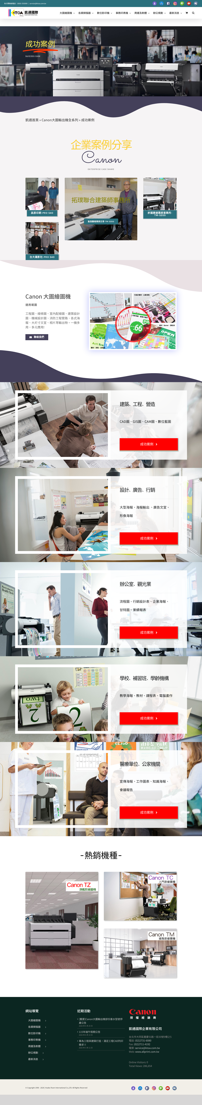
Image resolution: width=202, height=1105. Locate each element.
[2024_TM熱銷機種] (140, 930)
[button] (193, 13)
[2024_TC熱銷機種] (140, 873)
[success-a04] (42, 223)
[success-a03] (160, 179)
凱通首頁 (32, 119)
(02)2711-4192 (142, 1044)
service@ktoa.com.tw (38, 3)
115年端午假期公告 (89, 1032)
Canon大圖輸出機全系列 (60, 119)
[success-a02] (42, 179)
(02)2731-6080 (143, 1040)
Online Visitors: (138, 1062)
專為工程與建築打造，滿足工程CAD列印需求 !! (101, 1042)
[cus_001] (61, 873)
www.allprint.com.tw (147, 1051)
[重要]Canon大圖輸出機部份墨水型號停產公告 (101, 1020)
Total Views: (136, 1066)
